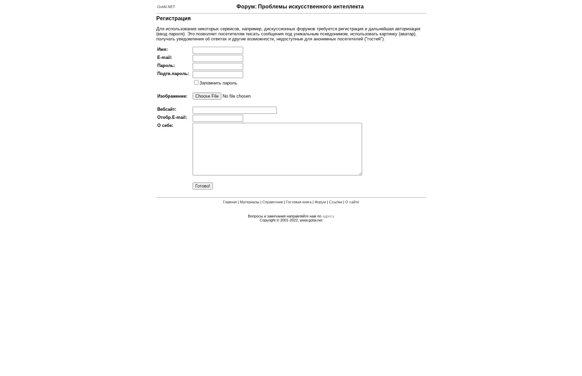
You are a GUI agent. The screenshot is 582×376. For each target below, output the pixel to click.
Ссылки (335, 202)
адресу (328, 216)
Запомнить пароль (218, 83)
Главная (230, 202)
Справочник (272, 202)
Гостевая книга (299, 202)
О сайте (352, 202)
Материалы (249, 202)
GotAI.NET (166, 7)
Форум (320, 202)
